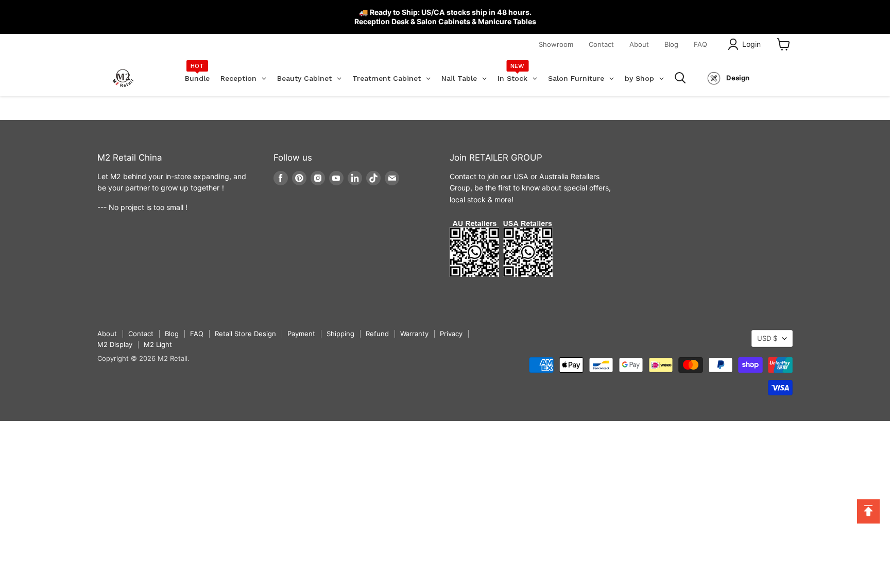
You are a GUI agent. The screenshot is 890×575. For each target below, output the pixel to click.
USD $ (767, 338)
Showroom (556, 44)
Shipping (340, 333)
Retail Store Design (245, 333)
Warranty (414, 333)
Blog (671, 44)
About (639, 44)
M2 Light (158, 344)
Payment (301, 333)
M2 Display (114, 344)
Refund (377, 333)
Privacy (451, 333)
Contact (601, 44)
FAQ (700, 44)
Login (751, 44)
